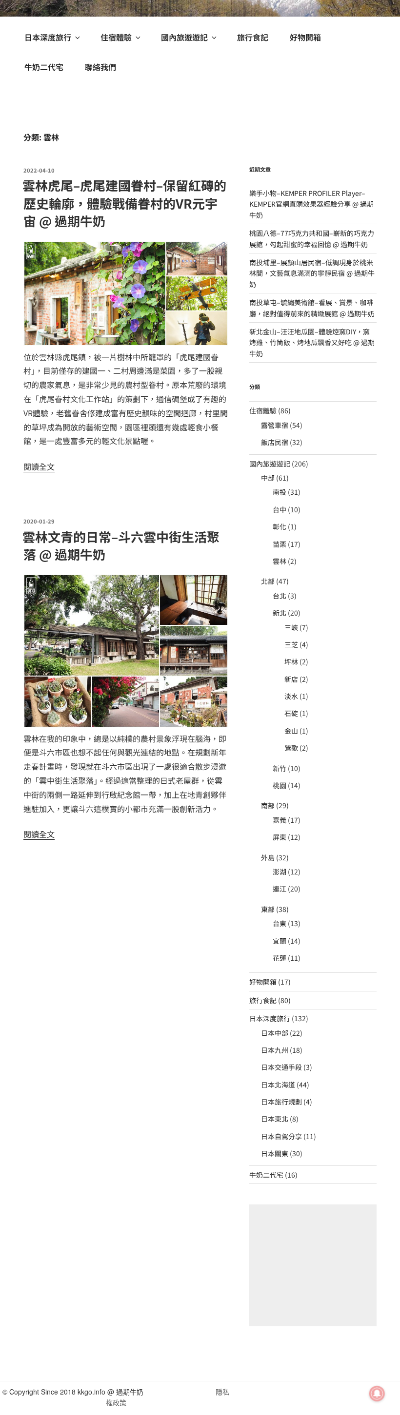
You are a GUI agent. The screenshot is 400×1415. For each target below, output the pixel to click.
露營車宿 (274, 425)
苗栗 (279, 544)
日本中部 (274, 1033)
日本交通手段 (281, 1067)
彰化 (279, 526)
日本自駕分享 (281, 1136)
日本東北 (274, 1119)
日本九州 (274, 1050)
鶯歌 (291, 748)
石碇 (291, 713)
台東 (279, 923)
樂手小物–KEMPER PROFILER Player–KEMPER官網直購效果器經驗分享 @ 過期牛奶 (311, 204)
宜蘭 (279, 941)
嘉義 (279, 820)
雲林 (279, 561)
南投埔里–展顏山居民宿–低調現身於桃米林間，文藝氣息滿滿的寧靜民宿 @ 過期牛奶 (312, 273)
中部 (268, 478)
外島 (268, 857)
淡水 (291, 696)
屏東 (279, 837)
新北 (279, 613)
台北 (279, 596)
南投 (279, 492)
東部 (268, 909)
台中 (279, 509)
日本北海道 (278, 1084)
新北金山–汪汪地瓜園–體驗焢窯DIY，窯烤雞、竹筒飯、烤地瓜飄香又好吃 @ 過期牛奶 (312, 342)
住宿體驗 (116, 37)
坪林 (291, 661)
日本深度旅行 (47, 37)
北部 (268, 581)
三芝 (291, 644)
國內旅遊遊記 (184, 37)
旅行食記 (252, 37)
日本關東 (274, 1153)
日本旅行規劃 (281, 1101)
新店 (291, 679)
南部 (268, 805)
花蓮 (279, 958)
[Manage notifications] (377, 1393)
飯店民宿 (274, 442)
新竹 (279, 768)
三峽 (291, 627)
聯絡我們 (100, 67)
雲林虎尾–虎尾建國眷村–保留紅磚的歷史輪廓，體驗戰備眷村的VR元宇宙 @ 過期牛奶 (124, 203)
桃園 (279, 785)
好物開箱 (305, 37)
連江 (279, 888)
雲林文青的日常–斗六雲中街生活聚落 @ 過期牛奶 (121, 545)
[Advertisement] (313, 1265)
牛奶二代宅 (43, 67)
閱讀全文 (39, 466)
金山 (291, 731)
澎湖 (279, 871)
